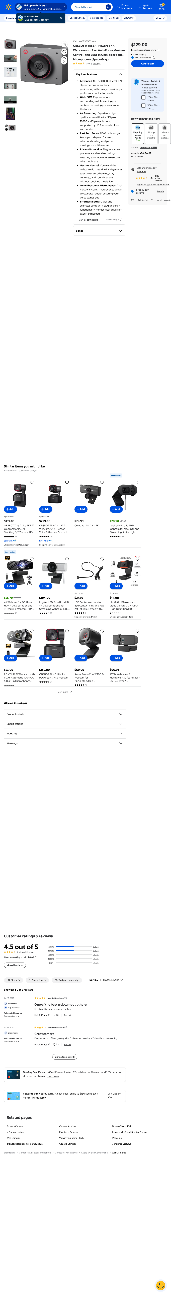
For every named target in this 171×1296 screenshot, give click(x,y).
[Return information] (153, 57)
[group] (86, 63)
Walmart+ (129, 17)
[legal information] (158, 50)
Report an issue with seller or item (153, 184)
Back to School (77, 17)
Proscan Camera (15, 1126)
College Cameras (67, 1143)
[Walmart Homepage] (8, 7)
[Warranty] (121, 733)
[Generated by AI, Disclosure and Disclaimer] (121, 219)
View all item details (88, 219)
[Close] (62, 18)
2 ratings (96, 63)
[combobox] (92, 7)
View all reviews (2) (65, 1056)
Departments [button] (13, 18)
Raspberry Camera (68, 1132)
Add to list (143, 200)
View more (63, 692)
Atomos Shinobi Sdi (121, 1126)
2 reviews (30, 952)
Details (160, 191)
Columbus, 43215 (148, 147)
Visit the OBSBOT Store (84, 41)
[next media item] (64, 61)
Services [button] (33, 18)
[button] (125, 7)
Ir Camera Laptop (15, 1132)
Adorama (141, 171)
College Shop (97, 17)
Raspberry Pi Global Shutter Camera (129, 1132)
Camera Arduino (67, 1126)
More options (137, 156)
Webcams (117, 1138)
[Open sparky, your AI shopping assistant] (161, 1286)
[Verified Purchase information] (65, 998)
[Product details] (121, 714)
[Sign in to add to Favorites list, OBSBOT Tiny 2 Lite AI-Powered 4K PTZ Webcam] (67, 631)
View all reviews (15, 965)
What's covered (149, 87)
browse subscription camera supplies (25, 1143)
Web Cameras (13, 1138)
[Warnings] (121, 743)
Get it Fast (114, 17)
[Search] (108, 7)
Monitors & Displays (121, 1143)
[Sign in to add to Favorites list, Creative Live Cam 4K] (102, 482)
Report (67, 1015)
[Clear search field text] (101, 7)
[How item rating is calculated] (36, 957)
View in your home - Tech (71, 1138)
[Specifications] (121, 724)
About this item (15, 703)
